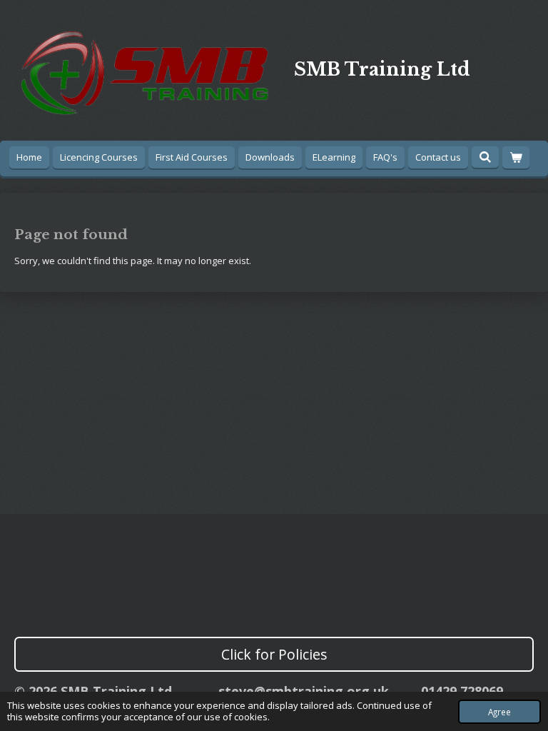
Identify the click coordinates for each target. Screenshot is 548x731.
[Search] (485, 157)
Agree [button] (499, 711)
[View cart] (515, 157)
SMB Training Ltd (382, 70)
